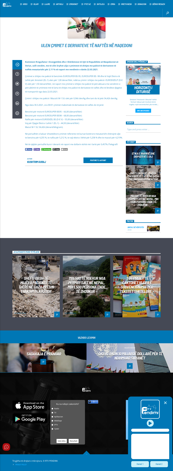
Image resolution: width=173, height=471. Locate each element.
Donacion (142, 4)
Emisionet (73, 4)
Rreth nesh (126, 4)
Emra (113, 4)
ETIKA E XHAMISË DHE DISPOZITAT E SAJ (143, 155)
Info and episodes (143, 111)
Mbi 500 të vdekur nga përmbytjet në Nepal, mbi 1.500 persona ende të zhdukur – (143, 200)
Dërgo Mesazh (158, 4)
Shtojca (100, 4)
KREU (25, 4)
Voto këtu (62, 441)
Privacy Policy (21, 465)
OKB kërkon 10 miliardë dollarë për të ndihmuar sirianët (130, 355)
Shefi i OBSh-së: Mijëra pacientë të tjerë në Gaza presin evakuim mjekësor (143, 176)
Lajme (47, 4)
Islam (35, 4)
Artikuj (59, 4)
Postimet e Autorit (98, 160)
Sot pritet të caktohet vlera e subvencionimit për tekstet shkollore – (137, 285)
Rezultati (73, 441)
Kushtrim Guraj (36, 162)
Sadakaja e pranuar (44, 353)
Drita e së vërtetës (136, 227)
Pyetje (87, 4)
